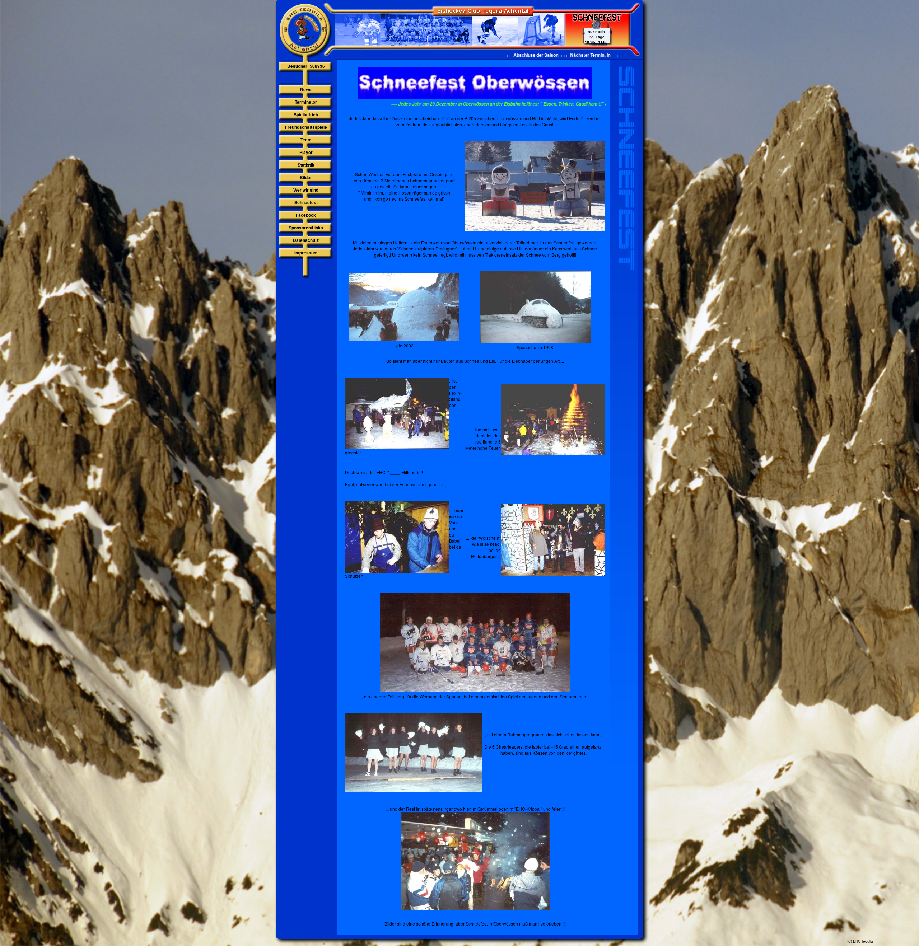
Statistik (306, 164)
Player (306, 152)
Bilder (306, 177)
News (306, 89)
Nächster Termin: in (522, 55)
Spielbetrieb (306, 114)
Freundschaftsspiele (306, 127)
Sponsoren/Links (306, 227)
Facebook (306, 215)
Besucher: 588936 (306, 66)
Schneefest (306, 202)
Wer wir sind (305, 190)
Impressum (306, 252)
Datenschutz (306, 240)
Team (306, 139)
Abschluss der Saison (467, 55)
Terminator (306, 102)
